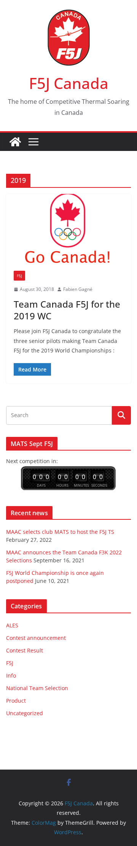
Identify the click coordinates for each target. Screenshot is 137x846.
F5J (19, 275)
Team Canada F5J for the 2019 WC (67, 310)
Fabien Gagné (77, 289)
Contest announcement (36, 637)
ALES (12, 625)
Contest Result (24, 650)
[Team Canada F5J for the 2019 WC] (68, 228)
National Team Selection (37, 688)
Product (16, 700)
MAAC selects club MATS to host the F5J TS (60, 531)
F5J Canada (68, 83)
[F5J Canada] (15, 142)
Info (11, 675)
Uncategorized (24, 713)
